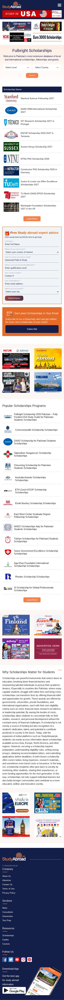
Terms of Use (8, 889)
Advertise (6, 880)
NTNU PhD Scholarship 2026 (35, 159)
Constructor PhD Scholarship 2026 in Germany (39, 171)
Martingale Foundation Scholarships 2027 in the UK (38, 207)
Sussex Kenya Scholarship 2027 (36, 146)
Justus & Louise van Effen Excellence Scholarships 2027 (39, 183)
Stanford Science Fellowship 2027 (37, 98)
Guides (5, 939)
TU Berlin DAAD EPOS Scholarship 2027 (38, 195)
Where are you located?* (14, 289)
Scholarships (8, 935)
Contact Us (7, 884)
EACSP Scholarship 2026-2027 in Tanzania (37, 134)
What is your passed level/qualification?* (20, 265)
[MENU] (59, 5)
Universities (7, 916)
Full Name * (9, 241)
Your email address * (13, 281)
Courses (6, 944)
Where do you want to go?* (15, 249)
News (4, 908)
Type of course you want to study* (18, 257)
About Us (6, 876)
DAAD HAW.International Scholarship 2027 (39, 110)
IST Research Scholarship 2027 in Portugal (37, 122)
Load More (32, 218)
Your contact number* (13, 273)
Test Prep (6, 920)
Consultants (7, 912)
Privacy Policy (8, 893)
